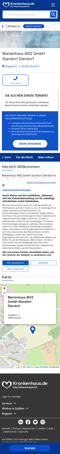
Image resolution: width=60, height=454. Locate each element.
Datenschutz (10, 431)
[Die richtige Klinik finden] (3, 26)
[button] (33, 330)
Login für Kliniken (11, 396)
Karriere (23, 431)
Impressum (29, 428)
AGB (50, 428)
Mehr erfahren (30, 143)
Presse (16, 428)
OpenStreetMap (41, 366)
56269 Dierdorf (34, 26)
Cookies (41, 428)
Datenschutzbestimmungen (41, 182)
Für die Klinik (24, 157)
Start (7, 157)
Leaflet (28, 366)
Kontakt (30, 448)
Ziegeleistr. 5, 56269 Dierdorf (21, 66)
